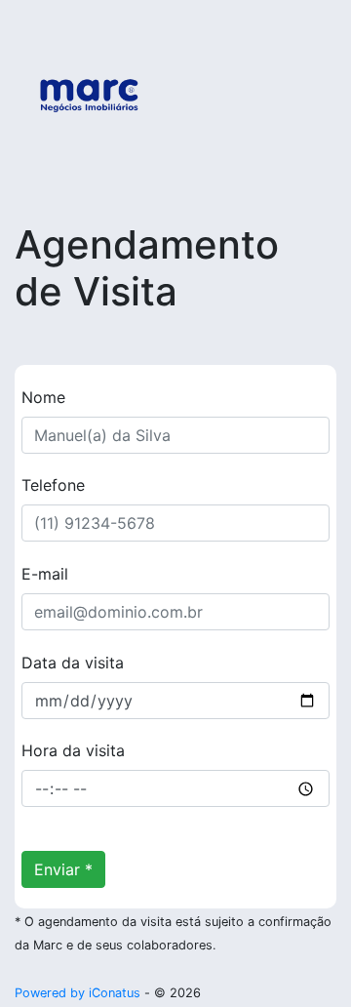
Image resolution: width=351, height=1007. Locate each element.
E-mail (44, 574)
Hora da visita (73, 750)
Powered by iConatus (77, 993)
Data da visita (72, 662)
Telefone (53, 485)
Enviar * (63, 869)
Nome (43, 397)
